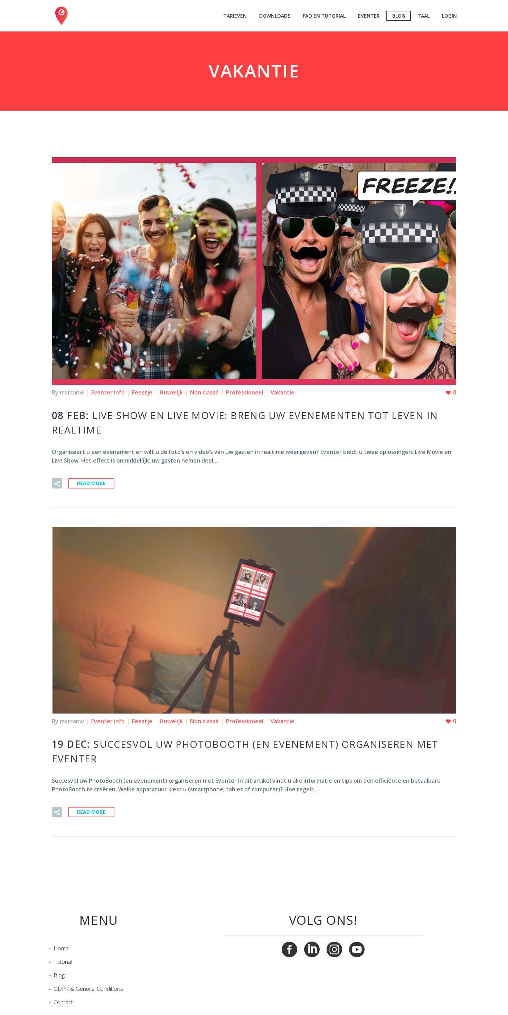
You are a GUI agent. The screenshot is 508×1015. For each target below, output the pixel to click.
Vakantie (282, 392)
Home (61, 948)
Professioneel (244, 392)
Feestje (142, 392)
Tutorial (63, 962)
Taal (423, 15)
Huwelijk (171, 392)
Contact (63, 1002)
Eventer (369, 15)
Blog (398, 15)
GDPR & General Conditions (88, 989)
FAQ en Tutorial (324, 15)
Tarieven (235, 15)
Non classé (204, 392)
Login (449, 15)
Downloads (274, 15)
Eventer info (108, 392)
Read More (91, 483)
